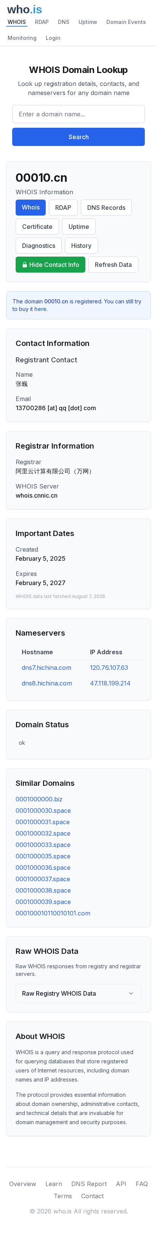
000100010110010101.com (53, 913)
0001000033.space (43, 845)
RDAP (42, 22)
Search (79, 137)
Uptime (87, 22)
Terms (63, 1196)
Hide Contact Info (54, 264)
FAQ (142, 1184)
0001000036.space (43, 867)
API (121, 1184)
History (81, 245)
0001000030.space (43, 810)
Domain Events (126, 22)
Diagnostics (38, 245)
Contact (92, 1196)
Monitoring (22, 38)
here (40, 309)
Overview (22, 1184)
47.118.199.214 (110, 683)
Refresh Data (113, 264)
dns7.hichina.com (46, 667)
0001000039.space (43, 902)
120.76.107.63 (109, 667)
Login (53, 38)
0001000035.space (43, 856)
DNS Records (106, 207)
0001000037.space (43, 879)
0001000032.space (43, 833)
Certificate (37, 226)
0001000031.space (43, 822)
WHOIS (17, 22)
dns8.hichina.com (47, 683)
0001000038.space (43, 890)
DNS (63, 22)
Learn (53, 1184)
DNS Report (89, 1184)
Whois (31, 207)
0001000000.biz (39, 799)
